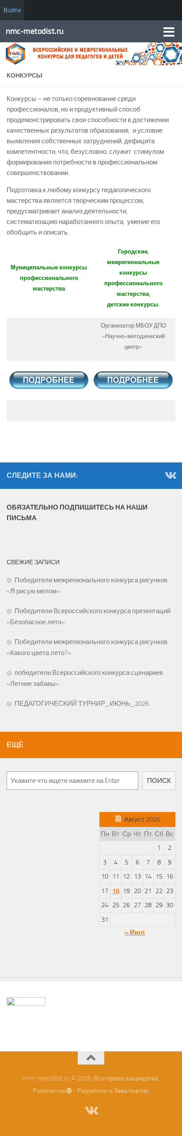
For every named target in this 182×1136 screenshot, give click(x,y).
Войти (12, 10)
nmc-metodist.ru (35, 31)
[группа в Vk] (170, 475)
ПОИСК (159, 781)
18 (115, 891)
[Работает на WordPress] (69, 1091)
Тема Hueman (131, 1091)
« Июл (135, 932)
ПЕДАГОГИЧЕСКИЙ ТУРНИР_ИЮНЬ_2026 (82, 704)
